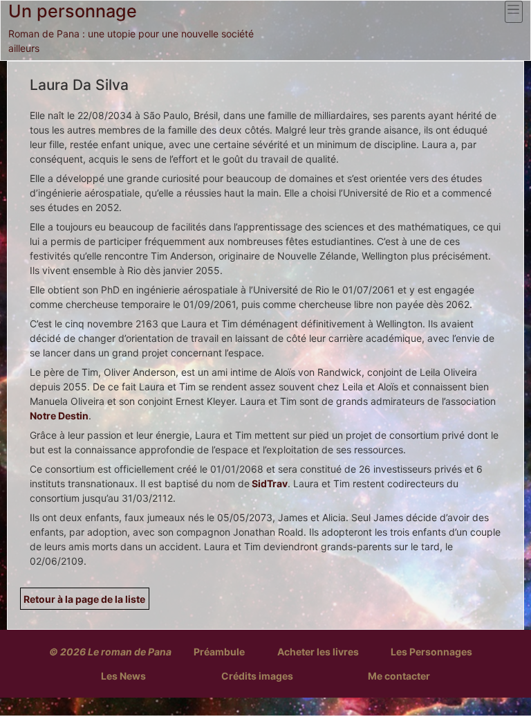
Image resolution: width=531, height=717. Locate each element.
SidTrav (269, 483)
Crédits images (257, 676)
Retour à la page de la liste (84, 599)
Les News (123, 676)
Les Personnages (431, 651)
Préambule (219, 651)
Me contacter (399, 676)
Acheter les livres (318, 651)
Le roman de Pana (129, 651)
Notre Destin (59, 415)
